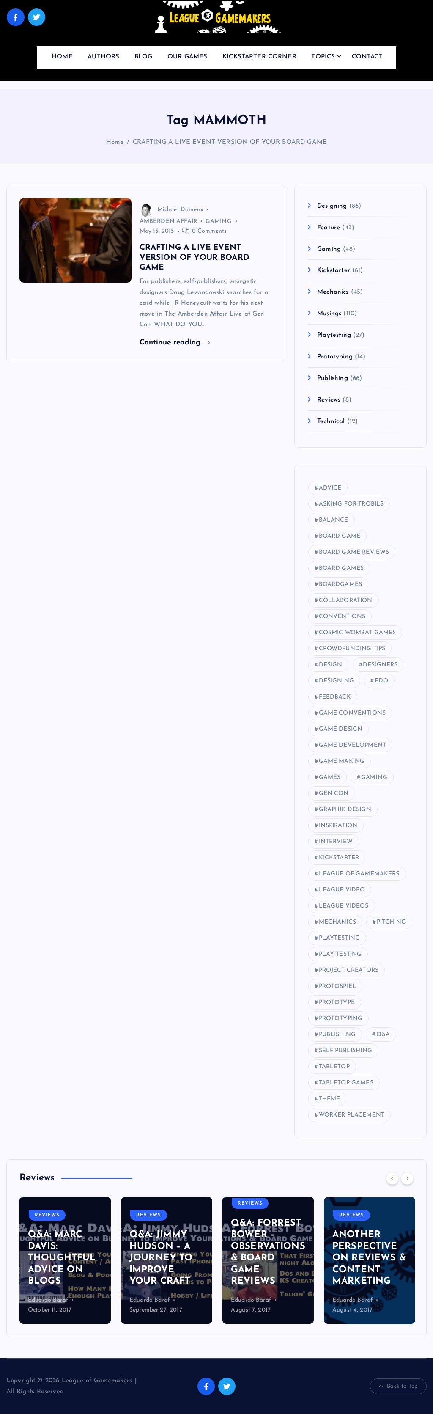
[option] (65, 1260)
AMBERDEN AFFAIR (168, 221)
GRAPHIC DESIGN (345, 809)
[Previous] (392, 1178)
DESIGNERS (380, 665)
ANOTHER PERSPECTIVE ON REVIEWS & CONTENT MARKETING (369, 1258)
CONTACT (367, 57)
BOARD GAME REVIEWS (354, 552)
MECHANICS (337, 922)
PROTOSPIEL (337, 986)
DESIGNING (336, 681)
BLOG (143, 57)
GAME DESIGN (341, 729)
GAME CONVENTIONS (352, 713)
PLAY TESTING (340, 954)
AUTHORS (103, 57)
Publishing (332, 378)
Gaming (329, 249)
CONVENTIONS (342, 616)
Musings (329, 314)
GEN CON (334, 793)
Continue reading (171, 342)
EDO (381, 681)
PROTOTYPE (337, 1002)
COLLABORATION (346, 600)
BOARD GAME (340, 536)
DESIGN (331, 665)
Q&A (383, 1035)
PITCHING (391, 922)
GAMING (219, 221)
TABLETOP (334, 1067)
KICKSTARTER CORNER (259, 57)
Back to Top (402, 1386)
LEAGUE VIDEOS (344, 906)
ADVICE (330, 488)
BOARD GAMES (341, 568)
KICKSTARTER (339, 858)
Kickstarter (333, 270)
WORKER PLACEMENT (351, 1115)
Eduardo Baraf (48, 1300)
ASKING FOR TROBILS (351, 504)
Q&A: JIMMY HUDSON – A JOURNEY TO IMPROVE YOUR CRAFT (161, 1258)
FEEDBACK (335, 697)
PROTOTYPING (341, 1018)
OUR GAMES (187, 57)
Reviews (328, 400)
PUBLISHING (337, 1035)
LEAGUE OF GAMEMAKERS (359, 874)
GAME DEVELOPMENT (352, 745)
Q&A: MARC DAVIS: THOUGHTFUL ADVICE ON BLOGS (62, 1258)
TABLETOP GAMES (346, 1083)
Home (115, 142)
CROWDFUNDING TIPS (352, 649)
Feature (328, 228)
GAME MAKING (342, 761)
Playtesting (334, 335)
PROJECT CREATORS (348, 970)
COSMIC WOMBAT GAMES (357, 633)
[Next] (407, 1178)
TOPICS (323, 57)
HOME (62, 57)
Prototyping (335, 357)
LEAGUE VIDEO (342, 890)
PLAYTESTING (339, 938)
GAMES (330, 777)
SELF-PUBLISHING (345, 1051)
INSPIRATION (338, 826)
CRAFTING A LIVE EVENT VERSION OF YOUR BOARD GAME (230, 142)
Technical (331, 421)
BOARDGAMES (340, 584)
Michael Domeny (180, 209)
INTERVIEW (336, 842)
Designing (332, 206)
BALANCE (333, 520)
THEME (329, 1099)
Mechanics (332, 292)
